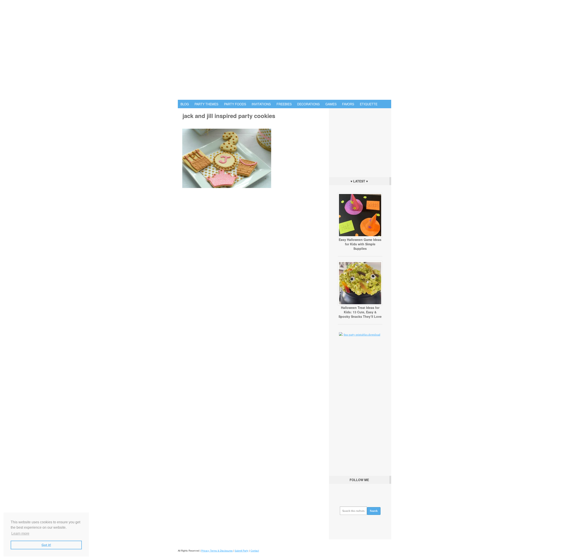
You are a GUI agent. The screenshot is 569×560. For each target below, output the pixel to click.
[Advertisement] (360, 141)
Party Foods (235, 104)
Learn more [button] (20, 533)
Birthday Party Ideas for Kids (284, 50)
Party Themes (206, 104)
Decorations (308, 104)
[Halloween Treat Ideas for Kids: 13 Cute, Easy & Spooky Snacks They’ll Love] (360, 304)
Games (331, 104)
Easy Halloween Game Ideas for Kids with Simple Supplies (360, 244)
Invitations (261, 104)
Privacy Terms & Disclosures (217, 550)
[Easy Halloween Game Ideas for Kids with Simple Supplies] (360, 236)
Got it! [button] (46, 545)
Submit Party (241, 550)
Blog (184, 104)
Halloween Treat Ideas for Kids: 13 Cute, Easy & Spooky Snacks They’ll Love (360, 312)
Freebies (284, 104)
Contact (254, 550)
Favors (348, 104)
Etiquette (368, 104)
